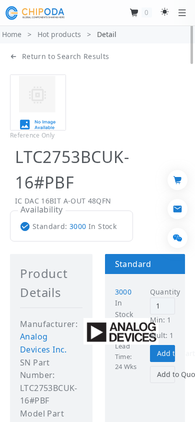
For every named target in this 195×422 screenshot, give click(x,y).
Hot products (59, 34)
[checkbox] (70, 226)
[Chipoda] (35, 13)
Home (12, 34)
